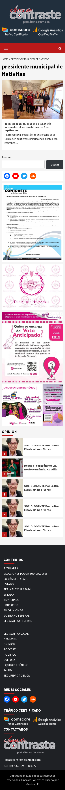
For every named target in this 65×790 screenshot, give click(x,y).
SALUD (8, 670)
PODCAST (10, 649)
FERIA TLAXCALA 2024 (17, 589)
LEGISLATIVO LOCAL (16, 633)
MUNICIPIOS (11, 600)
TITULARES (11, 568)
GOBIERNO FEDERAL (16, 615)
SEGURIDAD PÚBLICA (17, 675)
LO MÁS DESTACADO (16, 579)
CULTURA (9, 660)
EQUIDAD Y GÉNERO (16, 665)
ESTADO (9, 584)
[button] (22, 404)
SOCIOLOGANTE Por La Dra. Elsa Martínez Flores (41, 447)
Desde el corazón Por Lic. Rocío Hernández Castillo (41, 467)
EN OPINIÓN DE (13, 610)
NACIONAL (10, 639)
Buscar (6, 157)
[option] (32, 448)
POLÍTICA (10, 654)
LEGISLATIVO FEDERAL (18, 621)
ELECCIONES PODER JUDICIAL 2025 (25, 573)
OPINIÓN (9, 644)
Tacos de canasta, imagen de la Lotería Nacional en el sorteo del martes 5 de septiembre (28, 127)
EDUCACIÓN (11, 605)
